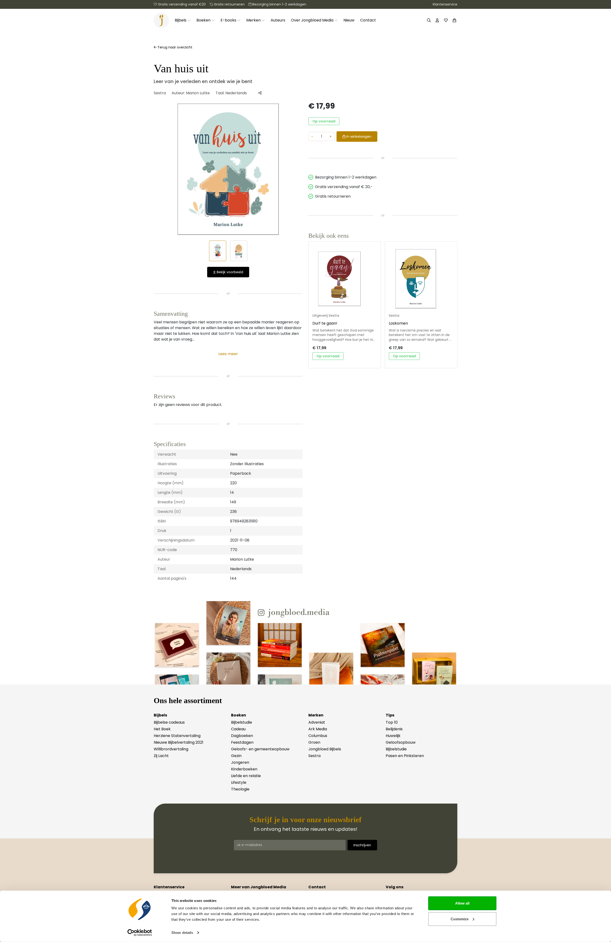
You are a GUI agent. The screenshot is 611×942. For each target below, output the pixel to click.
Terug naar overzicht (174, 47)
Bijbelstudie (241, 722)
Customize (460, 919)
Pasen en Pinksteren (405, 755)
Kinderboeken (244, 769)
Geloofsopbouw (401, 742)
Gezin (236, 755)
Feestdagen (242, 742)
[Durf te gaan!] (344, 278)
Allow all (462, 903)
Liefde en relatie (246, 776)
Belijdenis (394, 729)
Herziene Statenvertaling (177, 735)
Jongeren (240, 762)
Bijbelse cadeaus (169, 722)
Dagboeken (242, 735)
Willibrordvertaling (171, 749)
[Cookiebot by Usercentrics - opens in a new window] (140, 932)
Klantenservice (445, 4)
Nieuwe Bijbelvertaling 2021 (178, 742)
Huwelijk (393, 735)
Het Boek (162, 729)
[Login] (437, 20)
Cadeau (238, 729)
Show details (182, 933)
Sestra (160, 93)
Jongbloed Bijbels (324, 749)
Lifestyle (238, 782)
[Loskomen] (421, 278)
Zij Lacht (161, 755)
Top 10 (392, 722)
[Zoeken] (429, 20)
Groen (314, 742)
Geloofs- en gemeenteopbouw (260, 749)
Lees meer (228, 354)
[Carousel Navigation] (228, 169)
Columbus (317, 735)
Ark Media (317, 729)
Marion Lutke (198, 93)
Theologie (240, 789)
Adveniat (316, 722)
